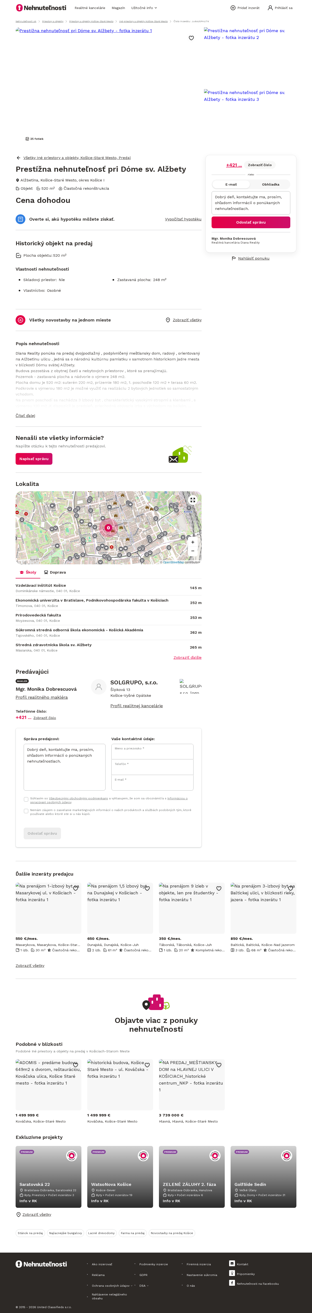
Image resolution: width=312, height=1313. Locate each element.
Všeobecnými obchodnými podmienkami (78, 798)
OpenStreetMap (173, 562)
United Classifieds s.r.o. (54, 1307)
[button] (109, 416)
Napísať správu (34, 458)
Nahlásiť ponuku (254, 258)
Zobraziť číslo (260, 165)
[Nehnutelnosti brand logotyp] (41, 7)
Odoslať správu (251, 222)
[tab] (28, 572)
